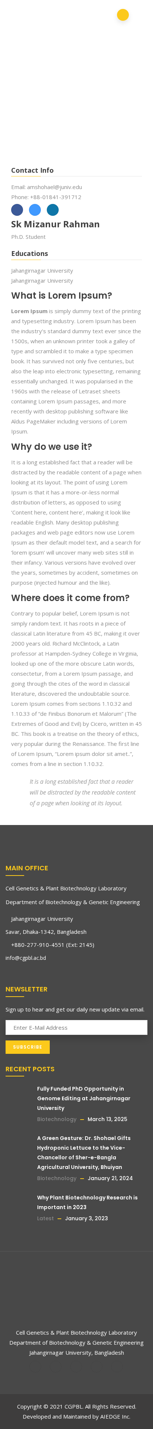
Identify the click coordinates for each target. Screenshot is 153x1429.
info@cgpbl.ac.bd (26, 957)
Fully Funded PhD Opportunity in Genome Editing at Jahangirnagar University (83, 1098)
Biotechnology (56, 1119)
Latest (45, 1218)
